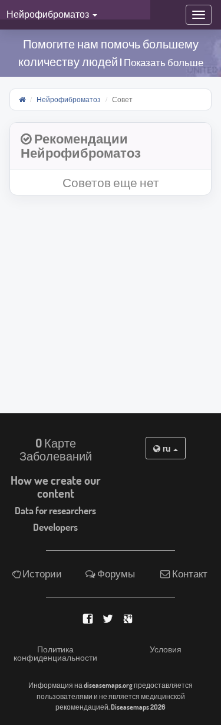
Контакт (188, 573)
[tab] (110, 146)
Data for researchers (55, 510)
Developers (55, 527)
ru (166, 448)
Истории (41, 573)
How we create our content (56, 486)
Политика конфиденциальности (55, 653)
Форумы (115, 573)
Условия (166, 649)
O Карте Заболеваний (55, 449)
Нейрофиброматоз (69, 99)
